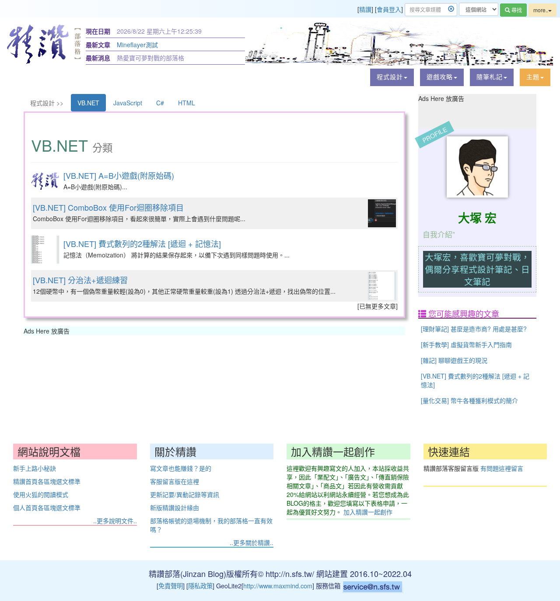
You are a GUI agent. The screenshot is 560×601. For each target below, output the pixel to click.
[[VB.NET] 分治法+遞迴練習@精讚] (382, 286)
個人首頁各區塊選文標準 (46, 507)
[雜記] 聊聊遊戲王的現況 (454, 360)
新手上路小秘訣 (34, 468)
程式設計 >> (46, 102)
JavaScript (127, 102)
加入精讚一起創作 (367, 511)
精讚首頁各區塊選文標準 (46, 481)
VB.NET (88, 102)
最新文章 (98, 44)
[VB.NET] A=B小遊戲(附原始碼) (118, 175)
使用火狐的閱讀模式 (40, 494)
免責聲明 (170, 585)
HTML (186, 102)
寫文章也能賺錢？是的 (180, 468)
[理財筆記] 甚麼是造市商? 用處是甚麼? (474, 328)
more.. (540, 10)
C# (160, 102)
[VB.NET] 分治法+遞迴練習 (80, 279)
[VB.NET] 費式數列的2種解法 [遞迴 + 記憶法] (142, 243)
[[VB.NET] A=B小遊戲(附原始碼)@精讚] (45, 181)
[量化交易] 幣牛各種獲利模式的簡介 (469, 400)
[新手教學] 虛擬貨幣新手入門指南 (466, 344)
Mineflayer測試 (137, 44)
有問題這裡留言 (501, 468)
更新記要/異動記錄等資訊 (184, 494)
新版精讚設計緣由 (174, 507)
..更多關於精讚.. (251, 542)
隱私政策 (200, 585)
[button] (392, 77)
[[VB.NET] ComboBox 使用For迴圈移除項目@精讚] (382, 213)
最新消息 (98, 57)
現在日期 (98, 31)
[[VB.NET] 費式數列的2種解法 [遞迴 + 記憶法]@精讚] (45, 250)
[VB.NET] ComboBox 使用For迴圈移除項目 (108, 207)
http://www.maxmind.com (277, 585)
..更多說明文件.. (115, 520)
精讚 (365, 9)
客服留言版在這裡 (174, 481)
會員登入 (389, 9)
